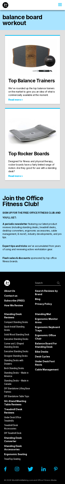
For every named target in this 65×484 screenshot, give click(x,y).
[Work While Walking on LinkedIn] (45, 470)
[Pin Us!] (57, 470)
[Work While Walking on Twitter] (32, 470)
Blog (37, 299)
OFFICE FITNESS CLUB (42, 212)
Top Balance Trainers (31, 81)
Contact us (11, 295)
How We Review (13, 305)
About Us (9, 290)
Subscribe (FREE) (14, 300)
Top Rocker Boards (28, 153)
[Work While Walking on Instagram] (18, 470)
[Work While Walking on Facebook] (7, 470)
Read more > (15, 99)
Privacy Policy (43, 303)
